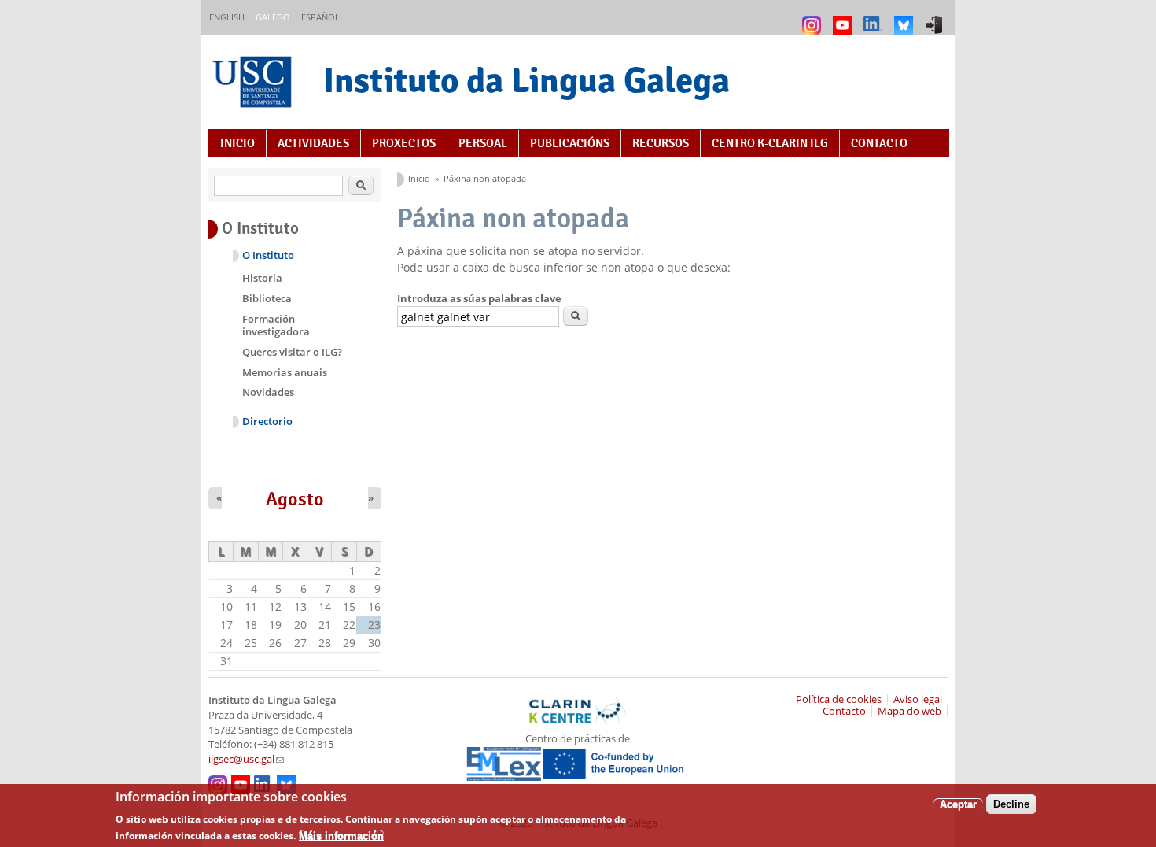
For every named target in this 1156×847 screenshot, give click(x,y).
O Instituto (268, 255)
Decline (1011, 804)
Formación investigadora (276, 325)
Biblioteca (267, 298)
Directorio (267, 421)
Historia (262, 278)
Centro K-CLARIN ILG (770, 143)
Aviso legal (917, 699)
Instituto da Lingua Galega (526, 80)
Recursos (660, 143)
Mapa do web (909, 711)
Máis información (341, 835)
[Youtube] (844, 18)
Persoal (482, 143)
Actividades (313, 143)
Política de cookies (839, 699)
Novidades (268, 392)
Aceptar (958, 804)
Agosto (295, 499)
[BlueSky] (905, 18)
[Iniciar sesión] (936, 18)
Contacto (879, 143)
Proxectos (404, 143)
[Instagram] (813, 18)
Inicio (237, 143)
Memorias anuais (284, 372)
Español (320, 17)
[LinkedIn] (874, 18)
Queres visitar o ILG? (292, 352)
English (227, 17)
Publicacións (569, 143)
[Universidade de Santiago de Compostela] (254, 83)
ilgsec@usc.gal (246, 759)
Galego (273, 17)
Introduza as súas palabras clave (479, 298)
